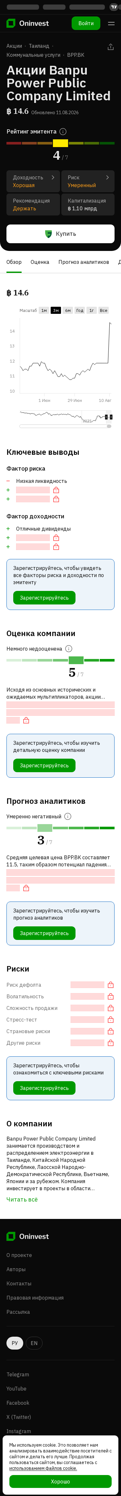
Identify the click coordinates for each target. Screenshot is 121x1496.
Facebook (17, 1403)
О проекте (19, 1255)
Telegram (17, 1374)
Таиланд (39, 46)
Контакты (18, 1283)
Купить (66, 233)
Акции (14, 46)
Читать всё (22, 1199)
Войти (86, 23)
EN (34, 1343)
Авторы (15, 1269)
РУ (15, 1343)
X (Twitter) (18, 1417)
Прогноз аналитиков (83, 262)
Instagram (18, 1431)
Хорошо (60, 1481)
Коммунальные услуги (33, 55)
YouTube (16, 1388)
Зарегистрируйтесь (44, 597)
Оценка (40, 262)
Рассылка (18, 1312)
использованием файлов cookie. (43, 1468)
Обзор (14, 262)
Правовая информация (35, 1297)
